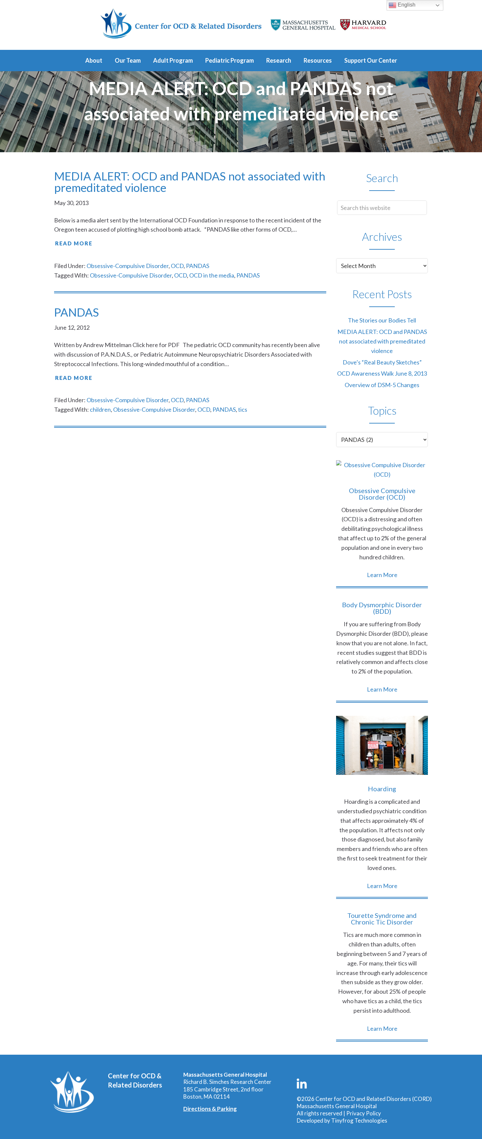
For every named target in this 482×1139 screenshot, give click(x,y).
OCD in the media (211, 275)
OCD (177, 265)
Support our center (370, 60)
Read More (73, 243)
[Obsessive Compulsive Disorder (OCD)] (382, 469)
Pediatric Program (229, 60)
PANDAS (197, 265)
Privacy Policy (363, 1113)
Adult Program (173, 60)
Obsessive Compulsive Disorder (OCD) (382, 494)
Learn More (382, 574)
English (405, 5)
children (100, 409)
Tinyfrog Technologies (359, 1120)
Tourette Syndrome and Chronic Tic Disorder (382, 918)
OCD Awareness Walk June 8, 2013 (382, 373)
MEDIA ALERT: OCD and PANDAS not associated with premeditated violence (189, 181)
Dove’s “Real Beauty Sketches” (382, 362)
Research (278, 60)
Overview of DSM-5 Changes (382, 384)
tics (242, 409)
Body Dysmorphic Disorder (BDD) (382, 608)
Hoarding (382, 789)
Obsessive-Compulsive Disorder (128, 265)
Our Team (128, 60)
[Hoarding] (382, 746)
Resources (318, 60)
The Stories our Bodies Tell (382, 320)
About (93, 60)
